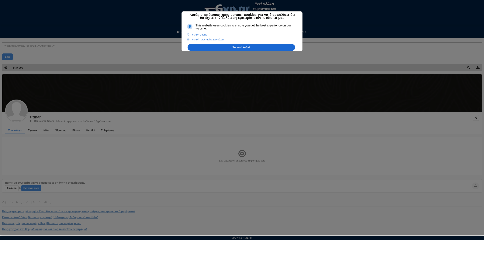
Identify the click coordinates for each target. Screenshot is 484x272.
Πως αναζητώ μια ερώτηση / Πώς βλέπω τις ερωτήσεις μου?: (41, 223)
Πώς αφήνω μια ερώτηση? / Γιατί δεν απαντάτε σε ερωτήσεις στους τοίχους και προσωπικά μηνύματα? (68, 211)
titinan (36, 117)
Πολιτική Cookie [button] (199, 34)
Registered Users (43, 121)
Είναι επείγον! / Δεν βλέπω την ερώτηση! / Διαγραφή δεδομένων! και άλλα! (50, 217)
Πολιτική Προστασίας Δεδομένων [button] (207, 39)
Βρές (7, 56)
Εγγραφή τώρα (31, 188)
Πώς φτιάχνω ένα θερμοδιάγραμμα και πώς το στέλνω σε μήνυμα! (44, 229)
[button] (468, 67)
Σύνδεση (11, 188)
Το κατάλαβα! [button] (241, 47)
